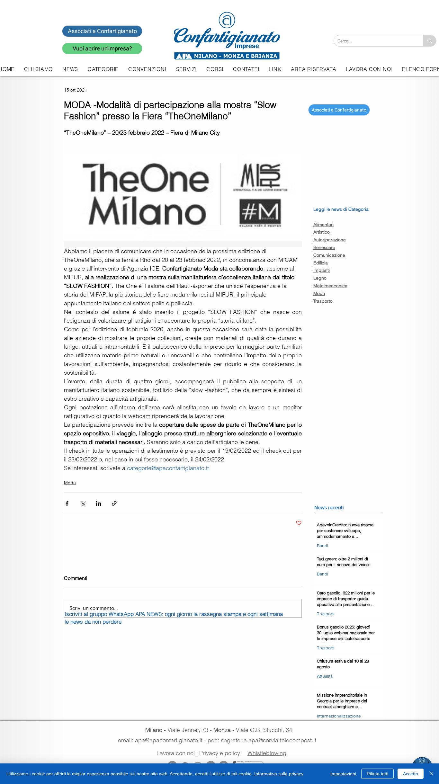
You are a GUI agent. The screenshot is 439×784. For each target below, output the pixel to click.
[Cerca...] (429, 40)
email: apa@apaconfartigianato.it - (163, 740)
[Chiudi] (431, 774)
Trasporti (326, 613)
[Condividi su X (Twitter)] (83, 503)
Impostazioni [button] (343, 773)
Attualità (325, 676)
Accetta (410, 773)
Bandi (322, 545)
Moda (70, 483)
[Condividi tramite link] (114, 503)
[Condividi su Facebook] (67, 503)
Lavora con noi (176, 753)
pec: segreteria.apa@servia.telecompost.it (263, 740)
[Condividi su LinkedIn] (98, 503)
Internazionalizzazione (339, 715)
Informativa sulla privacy (278, 773)
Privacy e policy (219, 753)
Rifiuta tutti (377, 773)
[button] (186, 69)
